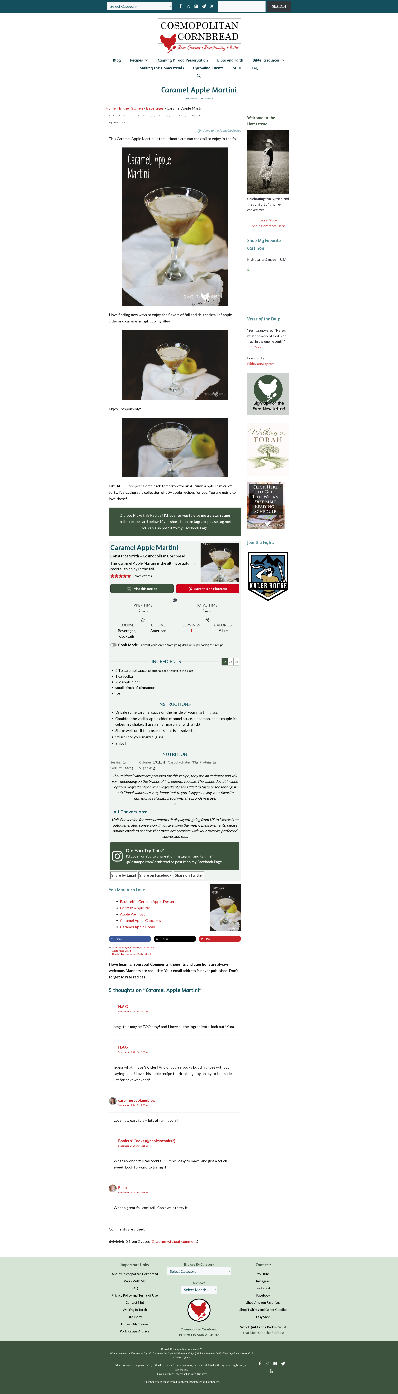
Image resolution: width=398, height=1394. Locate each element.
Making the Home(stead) (162, 67)
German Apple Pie (135, 908)
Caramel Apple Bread (137, 927)
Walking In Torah (135, 1310)
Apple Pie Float (132, 914)
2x (230, 661)
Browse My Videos (134, 1324)
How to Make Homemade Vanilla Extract (131, 954)
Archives (199, 1283)
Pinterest (263, 1288)
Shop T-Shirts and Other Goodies (263, 1310)
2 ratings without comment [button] (174, 1241)
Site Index (134, 1317)
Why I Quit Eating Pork (257, 1327)
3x (236, 661)
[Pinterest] (196, 6)
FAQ (255, 67)
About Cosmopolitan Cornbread (135, 1274)
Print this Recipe (144, 589)
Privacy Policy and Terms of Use (135, 1295)
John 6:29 (254, 347)
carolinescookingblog (136, 1100)
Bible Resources (266, 60)
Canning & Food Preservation (183, 60)
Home (111, 108)
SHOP (237, 67)
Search (279, 6)
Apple (115, 947)
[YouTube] (211, 6)
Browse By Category (199, 1264)
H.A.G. (123, 1006)
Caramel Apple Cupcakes (140, 920)
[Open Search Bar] (199, 76)
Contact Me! (134, 1302)
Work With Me (135, 1281)
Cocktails (134, 947)
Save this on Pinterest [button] (210, 589)
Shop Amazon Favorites (263, 1302)
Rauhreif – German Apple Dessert (148, 901)
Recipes (136, 60)
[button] (112, 576)
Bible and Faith (230, 60)
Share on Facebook (155, 875)
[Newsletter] (203, 6)
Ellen (122, 1187)
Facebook (263, 1295)
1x (224, 661)
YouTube (263, 1274)
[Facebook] (180, 6)
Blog (117, 60)
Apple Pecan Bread (121, 950)
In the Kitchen (131, 108)
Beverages (154, 108)
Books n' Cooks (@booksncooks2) (146, 1141)
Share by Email (123, 875)
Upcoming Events (208, 67)
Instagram (183, 856)
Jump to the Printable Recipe (221, 130)
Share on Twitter (189, 875)
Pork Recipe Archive (135, 1331)
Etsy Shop (263, 1317)
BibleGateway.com (260, 364)
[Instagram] (188, 6)
